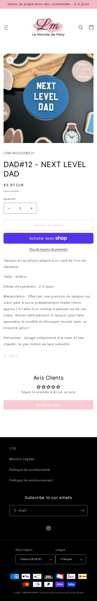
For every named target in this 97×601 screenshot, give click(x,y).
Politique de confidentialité (29, 470)
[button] (6, 27)
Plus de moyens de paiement (48, 249)
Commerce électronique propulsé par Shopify (62, 593)
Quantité (10, 199)
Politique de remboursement (31, 480)
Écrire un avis (48, 405)
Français (66, 559)
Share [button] (13, 356)
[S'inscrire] (82, 510)
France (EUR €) (31, 559)
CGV (12, 449)
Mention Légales (21, 459)
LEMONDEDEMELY (30, 593)
